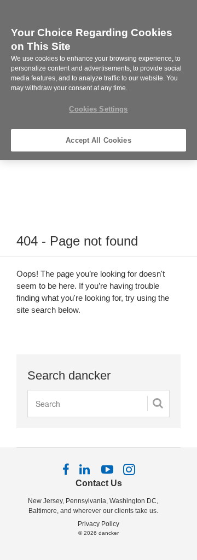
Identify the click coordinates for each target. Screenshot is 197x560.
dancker (109, 533)
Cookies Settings (98, 109)
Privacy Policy (98, 524)
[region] (98, 80)
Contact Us (99, 483)
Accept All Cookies (98, 140)
